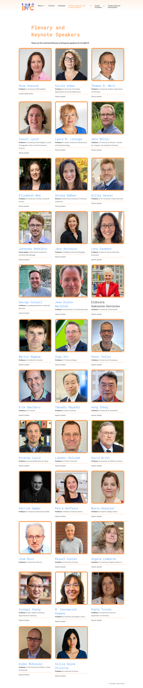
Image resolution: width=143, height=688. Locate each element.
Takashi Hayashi (67, 407)
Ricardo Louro (30, 458)
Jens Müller (100, 139)
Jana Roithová (66, 249)
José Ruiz (26, 559)
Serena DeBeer (66, 195)
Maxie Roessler (103, 508)
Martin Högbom (30, 357)
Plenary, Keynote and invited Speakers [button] (76, 7)
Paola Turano (101, 609)
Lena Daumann (101, 249)
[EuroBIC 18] (27, 6)
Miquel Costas (66, 559)
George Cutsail (30, 302)
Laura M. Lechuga (68, 139)
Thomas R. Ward (103, 85)
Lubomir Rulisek (67, 458)
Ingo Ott (61, 357)
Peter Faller (101, 357)
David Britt (100, 458)
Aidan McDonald (30, 664)
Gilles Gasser (102, 195)
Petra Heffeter (67, 508)
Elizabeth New (30, 195)
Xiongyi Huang (30, 609)
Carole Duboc (65, 85)
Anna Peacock (29, 85)
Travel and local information (114, 7)
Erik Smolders (30, 407)
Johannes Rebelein (33, 249)
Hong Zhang (99, 407)
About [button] (40, 6)
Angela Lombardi (103, 559)
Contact (51, 6)
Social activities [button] (98, 7)
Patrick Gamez (30, 508)
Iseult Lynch (29, 139)
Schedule (61, 6)
